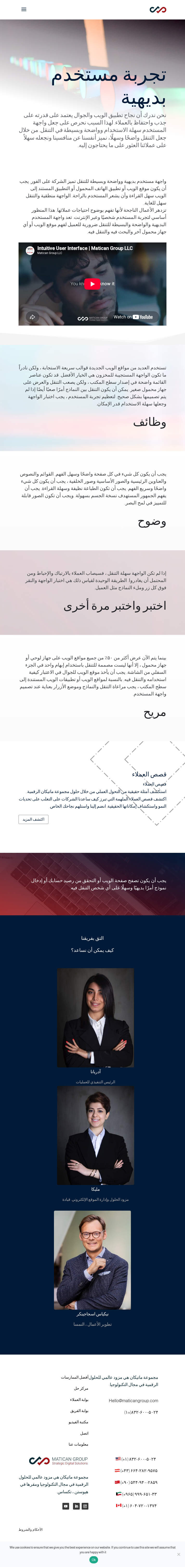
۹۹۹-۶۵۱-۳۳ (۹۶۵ (141, 1494)
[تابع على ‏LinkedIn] (76, 1506)
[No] (179, 1554)
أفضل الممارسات (74, 1377)
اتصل (84, 1433)
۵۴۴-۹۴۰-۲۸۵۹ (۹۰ (141, 1482)
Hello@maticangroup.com (133, 1400)
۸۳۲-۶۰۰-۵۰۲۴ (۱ (140, 1459)
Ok (94, 1560)
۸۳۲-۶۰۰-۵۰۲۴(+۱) (141, 1412)
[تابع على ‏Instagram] (85, 1506)
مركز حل (81, 1388)
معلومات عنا (78, 1444)
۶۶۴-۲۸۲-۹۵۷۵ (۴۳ (141, 1470)
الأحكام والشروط (31, 1529)
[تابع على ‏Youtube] (65, 1506)
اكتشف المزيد (33, 819)
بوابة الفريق (79, 1411)
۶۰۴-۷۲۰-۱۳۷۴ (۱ (141, 1505)
